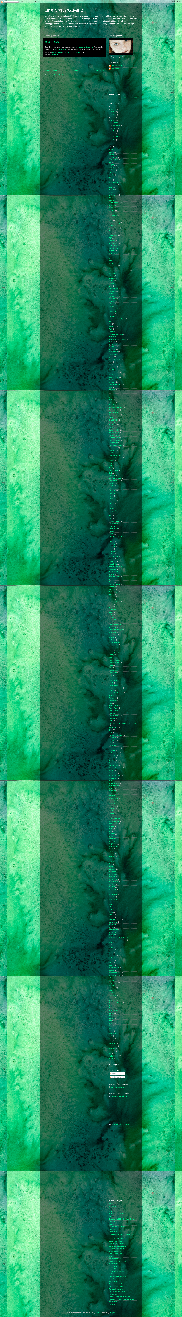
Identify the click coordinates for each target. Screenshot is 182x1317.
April (114, 140)
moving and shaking (115, 1258)
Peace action (113, 1266)
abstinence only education (117, 339)
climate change (114, 821)
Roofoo (97, 1313)
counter (111, 828)
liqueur (111, 914)
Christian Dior (113, 235)
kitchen (111, 154)
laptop (111, 909)
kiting (110, 907)
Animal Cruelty (114, 410)
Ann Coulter (113, 299)
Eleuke (111, 503)
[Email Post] (84, 52)
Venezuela (112, 758)
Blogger (111, 1313)
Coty (110, 463)
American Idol (113, 288)
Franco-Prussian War (116, 536)
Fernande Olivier (114, 521)
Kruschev (112, 589)
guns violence (113, 881)
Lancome (112, 597)
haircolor (112, 887)
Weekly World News (115, 768)
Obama (111, 152)
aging (111, 780)
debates (111, 836)
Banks (111, 427)
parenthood (113, 225)
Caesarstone (113, 448)
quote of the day (114, 228)
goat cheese (113, 879)
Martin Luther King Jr (116, 630)
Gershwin (112, 546)
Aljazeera (112, 402)
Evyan (111, 513)
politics (111, 149)
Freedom (112, 240)
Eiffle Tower (113, 501)
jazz (110, 362)
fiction (111, 864)
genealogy (112, 874)
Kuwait (111, 594)
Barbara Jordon (114, 430)
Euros (111, 508)
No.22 (111, 667)
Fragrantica (113, 1229)
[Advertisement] (74, 63)
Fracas (111, 531)
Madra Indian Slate (115, 624)
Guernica (112, 551)
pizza (110, 962)
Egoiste (111, 496)
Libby (110, 612)
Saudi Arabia (113, 727)
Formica (111, 314)
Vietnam (111, 760)
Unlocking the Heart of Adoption (119, 1296)
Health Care (113, 561)
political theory (113, 372)
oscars (111, 208)
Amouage (112, 291)
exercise (111, 856)
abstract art (112, 778)
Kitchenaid (112, 587)
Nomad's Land (114, 670)
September (117, 125)
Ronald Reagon (114, 715)
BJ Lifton (112, 422)
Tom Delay (112, 737)
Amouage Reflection (115, 407)
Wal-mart (112, 763)
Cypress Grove (114, 470)
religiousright (113, 983)
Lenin (111, 607)
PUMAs (111, 683)
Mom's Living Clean (115, 1253)
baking (111, 788)
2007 (113, 117)
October (116, 123)
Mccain (111, 200)
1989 (110, 286)
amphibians (113, 344)
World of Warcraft (114, 775)
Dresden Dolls (113, 309)
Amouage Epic (114, 293)
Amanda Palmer (114, 405)
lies (110, 364)
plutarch (111, 965)
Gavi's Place (113, 1232)
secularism (112, 995)
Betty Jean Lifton (114, 440)
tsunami (111, 1023)
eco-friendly (113, 354)
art (110, 177)
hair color (112, 884)
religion (111, 165)
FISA (110, 516)
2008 (113, 115)
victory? (111, 1038)
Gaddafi (111, 541)
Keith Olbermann (114, 584)
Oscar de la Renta (115, 678)
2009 (113, 112)
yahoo (111, 213)
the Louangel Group (115, 1003)
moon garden (113, 929)
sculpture (112, 993)
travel (111, 1015)
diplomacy (112, 838)
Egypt (111, 498)
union (111, 1031)
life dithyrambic (64, 10)
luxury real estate (114, 919)
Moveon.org (113, 1256)
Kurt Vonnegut (113, 592)
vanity (111, 1036)
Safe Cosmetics (114, 202)
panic (110, 952)
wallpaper (112, 1043)
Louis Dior (112, 619)
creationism (113, 205)
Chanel (111, 190)
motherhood (113, 932)
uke (110, 1026)
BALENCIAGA (113, 420)
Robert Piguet (113, 708)
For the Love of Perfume (117, 1226)
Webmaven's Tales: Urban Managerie (121, 1299)
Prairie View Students (116, 693)
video (110, 187)
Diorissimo (112, 483)
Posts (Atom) (58, 75)
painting (111, 950)
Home (75, 71)
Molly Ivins (112, 640)
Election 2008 (113, 157)
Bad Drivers (113, 425)
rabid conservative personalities (119, 271)
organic (111, 947)
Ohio (110, 675)
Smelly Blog (113, 1281)
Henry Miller (113, 564)
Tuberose (112, 750)
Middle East (113, 245)
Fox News (112, 316)
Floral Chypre (113, 528)
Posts (113, 1073)
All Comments (116, 1077)
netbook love (113, 266)
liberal (111, 912)
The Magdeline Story (116, 1289)
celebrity (111, 808)
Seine (111, 730)
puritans (111, 379)
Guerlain (112, 192)
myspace (112, 935)
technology (112, 1000)
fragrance (112, 869)
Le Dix (111, 604)
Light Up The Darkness (116, 1243)
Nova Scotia (113, 672)
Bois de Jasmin (114, 1216)
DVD (110, 473)
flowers (111, 866)
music (111, 180)
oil (109, 945)
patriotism (112, 955)
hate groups (113, 889)
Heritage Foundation (116, 566)
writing (111, 1058)
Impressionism (114, 571)
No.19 (111, 665)
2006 (113, 120)
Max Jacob (112, 632)
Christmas (112, 453)
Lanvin (111, 599)
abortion (111, 218)
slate (110, 387)
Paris (110, 329)
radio (110, 978)
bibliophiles (112, 795)
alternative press (114, 783)
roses (111, 990)
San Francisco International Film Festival (122, 723)
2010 (113, 109)
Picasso (111, 690)
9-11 (110, 397)
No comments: (76, 52)
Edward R (112, 491)
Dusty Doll (112, 311)
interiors (111, 904)
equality (111, 854)
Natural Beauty (114, 660)
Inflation (111, 574)
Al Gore (111, 400)
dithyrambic (113, 844)
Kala (110, 324)
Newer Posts (51, 71)
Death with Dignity (115, 480)
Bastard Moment (114, 432)
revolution (112, 988)
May (114, 134)
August (115, 128)
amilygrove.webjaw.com (84, 47)
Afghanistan (113, 215)
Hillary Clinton (113, 159)
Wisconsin (112, 336)
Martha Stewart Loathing (117, 1248)
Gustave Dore (113, 556)
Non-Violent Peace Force (117, 1261)
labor (110, 261)
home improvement (115, 359)
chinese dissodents (115, 818)
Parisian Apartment (115, 688)
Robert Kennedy (114, 705)
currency (112, 834)
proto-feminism (114, 377)
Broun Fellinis (113, 443)
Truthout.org (113, 1294)
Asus (110, 230)
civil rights (112, 349)
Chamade (112, 450)
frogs (110, 256)
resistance (112, 985)
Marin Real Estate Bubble (117, 1246)
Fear (110, 518)
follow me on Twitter (130, 97)
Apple (111, 417)
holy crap (112, 892)
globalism (112, 876)
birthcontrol (112, 801)
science (111, 276)
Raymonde (112, 698)
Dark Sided (112, 1224)
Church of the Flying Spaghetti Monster (122, 1219)
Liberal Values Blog (115, 1241)
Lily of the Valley (114, 617)
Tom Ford (112, 740)
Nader (111, 657)
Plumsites (112, 1279)
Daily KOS (112, 1221)
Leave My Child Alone (116, 1238)
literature (112, 917)
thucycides (112, 1008)
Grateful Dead (113, 243)
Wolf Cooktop (113, 773)
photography (113, 185)
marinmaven (55, 54)
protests (111, 970)
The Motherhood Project (117, 1291)
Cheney (111, 233)
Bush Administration (115, 445)
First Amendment (114, 523)
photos (111, 960)
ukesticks (112, 1028)
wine (110, 1053)
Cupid (111, 468)
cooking (111, 826)
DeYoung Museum (115, 478)
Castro (111, 303)
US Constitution (114, 753)
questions (112, 382)
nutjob (111, 942)
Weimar (111, 770)
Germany (112, 544)
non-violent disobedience (117, 940)
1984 (110, 395)
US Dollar (112, 331)
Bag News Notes (114, 1209)
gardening (112, 871)
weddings (112, 1048)
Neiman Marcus (114, 662)
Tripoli (111, 742)
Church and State (115, 455)
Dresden (112, 488)
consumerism (113, 352)
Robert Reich (113, 710)
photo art (112, 210)
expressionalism (114, 859)
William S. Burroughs (116, 334)
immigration (113, 899)
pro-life (111, 374)
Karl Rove (112, 326)
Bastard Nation (114, 435)
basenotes (112, 1211)
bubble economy (114, 223)
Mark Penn (112, 627)
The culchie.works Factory (117, 1284)
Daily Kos (112, 475)
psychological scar (115, 972)
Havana (111, 559)
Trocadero (112, 745)
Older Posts (99, 71)
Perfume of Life (114, 1274)
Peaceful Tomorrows (116, 1269)
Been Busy (53, 41)
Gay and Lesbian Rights (117, 319)
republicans (113, 273)
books (111, 220)
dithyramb (112, 841)
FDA (110, 238)
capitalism (112, 806)
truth (110, 1020)
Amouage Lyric (114, 296)
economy (112, 250)
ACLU (111, 1204)
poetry (111, 268)
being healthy (113, 793)
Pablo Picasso (113, 685)
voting (111, 1041)
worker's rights (114, 1056)
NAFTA (111, 655)
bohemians (112, 803)
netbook (111, 263)
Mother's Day (113, 647)
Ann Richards (113, 412)
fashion (111, 861)
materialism (113, 924)
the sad (111, 1005)
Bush (110, 172)
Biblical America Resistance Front (120, 1214)
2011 (113, 106)
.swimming (112, 389)
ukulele (111, 281)
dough (111, 849)
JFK (110, 579)
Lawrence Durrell (114, 602)
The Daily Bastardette (116, 1286)
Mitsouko (112, 637)
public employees (114, 975)
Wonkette (112, 1304)
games (111, 357)
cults (110, 831)
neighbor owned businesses (118, 937)
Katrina (111, 582)
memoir (111, 927)
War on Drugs (113, 765)
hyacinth (111, 897)
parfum (111, 369)
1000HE (111, 283)
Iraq (110, 197)
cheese (111, 813)
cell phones (112, 811)
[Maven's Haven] (117, 1087)
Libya (110, 614)
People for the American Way (118, 1271)
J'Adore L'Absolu (114, 577)
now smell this (113, 1264)
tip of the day (113, 1010)
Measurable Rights (115, 1251)
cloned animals (114, 823)
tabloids (111, 998)
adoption (112, 175)
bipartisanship (113, 798)
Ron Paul (112, 713)
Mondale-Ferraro (114, 642)
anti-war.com (113, 1206)
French (111, 539)
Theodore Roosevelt (115, 735)
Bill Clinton (112, 301)
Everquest (112, 511)
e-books (111, 851)
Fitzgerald (112, 526)
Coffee (111, 460)
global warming (114, 182)
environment (113, 253)
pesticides (112, 957)
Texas (111, 732)
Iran (110, 321)
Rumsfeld (112, 718)
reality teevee (113, 980)
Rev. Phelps (113, 700)
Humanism (112, 569)
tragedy (111, 1013)
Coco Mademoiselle (115, 458)
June (115, 131)
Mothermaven (115, 68)
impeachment (113, 902)
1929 (110, 392)
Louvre (111, 622)
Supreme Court (114, 248)
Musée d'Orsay (114, 652)
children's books (114, 816)
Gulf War (112, 554)
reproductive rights (115, 384)
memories (112, 367)
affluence (112, 341)
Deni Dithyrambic (116, 66)
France (111, 534)
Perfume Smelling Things (117, 1276)
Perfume (112, 170)
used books (113, 1033)
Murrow (111, 650)
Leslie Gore (113, 609)
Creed (111, 465)
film (110, 162)
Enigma (111, 506)
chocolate (112, 346)
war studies (112, 1046)
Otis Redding (113, 680)
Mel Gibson (112, 635)
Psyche (111, 695)
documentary (113, 846)
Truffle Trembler (114, 748)
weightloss (112, 1051)
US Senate (112, 755)
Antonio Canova (114, 415)
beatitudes (112, 791)
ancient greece (114, 785)
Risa (110, 703)
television (112, 278)
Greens (111, 549)
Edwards (112, 493)
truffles (111, 1018)
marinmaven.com (61, 49)
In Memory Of (113, 195)
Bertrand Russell (114, 437)
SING (110, 721)
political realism (114, 967)
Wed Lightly (113, 1301)
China (111, 306)
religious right (113, 167)
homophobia (113, 894)
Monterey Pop (113, 645)
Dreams (111, 486)
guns (110, 258)
